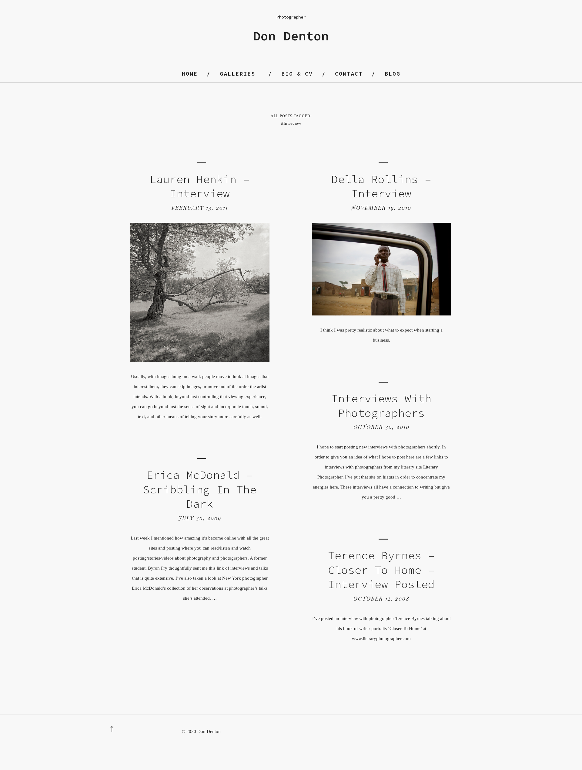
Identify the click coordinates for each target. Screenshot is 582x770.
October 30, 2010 (381, 427)
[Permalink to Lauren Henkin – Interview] (199, 360)
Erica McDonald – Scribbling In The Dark (199, 489)
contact (349, 73)
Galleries (237, 73)
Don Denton (291, 36)
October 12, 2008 (381, 598)
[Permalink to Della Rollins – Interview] (381, 313)
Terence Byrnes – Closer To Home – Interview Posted (381, 570)
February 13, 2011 (200, 207)
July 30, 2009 (199, 518)
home (190, 73)
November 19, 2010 (381, 207)
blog (392, 73)
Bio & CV (297, 73)
